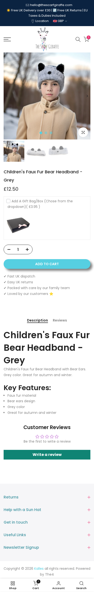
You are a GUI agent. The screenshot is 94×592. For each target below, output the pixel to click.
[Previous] (7, 96)
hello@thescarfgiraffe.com (51, 5)
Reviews (60, 320)
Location (42, 21)
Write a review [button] (47, 454)
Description (37, 320)
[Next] (87, 96)
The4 (49, 574)
